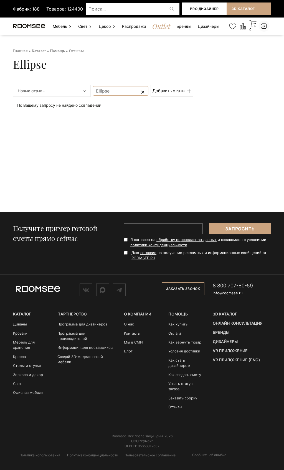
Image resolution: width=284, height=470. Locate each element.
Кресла (19, 356)
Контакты (132, 333)
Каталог (39, 51)
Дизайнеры (208, 26)
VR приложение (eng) (236, 359)
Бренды (183, 26)
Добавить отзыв (168, 90)
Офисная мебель (28, 392)
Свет (83, 26)
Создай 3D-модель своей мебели (80, 359)
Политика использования (39, 455)
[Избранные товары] (232, 26)
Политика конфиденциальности (92, 455)
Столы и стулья (27, 365)
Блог (128, 351)
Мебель (60, 26)
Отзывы (175, 407)
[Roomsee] (38, 288)
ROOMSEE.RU (143, 258)
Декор (105, 26)
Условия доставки (184, 351)
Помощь (57, 51)
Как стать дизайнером (179, 363)
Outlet (161, 26)
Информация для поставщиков (85, 347)
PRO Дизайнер (204, 9)
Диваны (20, 324)
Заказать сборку (182, 398)
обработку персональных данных (186, 239)
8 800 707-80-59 (233, 286)
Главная (20, 51)
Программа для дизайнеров (82, 324)
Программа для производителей (72, 336)
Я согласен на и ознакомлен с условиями (198, 242)
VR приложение (230, 350)
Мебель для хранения (24, 345)
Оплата (174, 333)
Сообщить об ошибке (209, 455)
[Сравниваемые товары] (243, 26)
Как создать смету (184, 374)
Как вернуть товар (184, 342)
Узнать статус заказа (180, 386)
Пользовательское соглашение (150, 455)
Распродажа (134, 26)
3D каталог (243, 9)
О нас (129, 324)
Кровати (20, 333)
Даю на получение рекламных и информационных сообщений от (199, 255)
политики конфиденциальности (158, 245)
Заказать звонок (183, 289)
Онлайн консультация (238, 323)
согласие (148, 252)
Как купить (177, 324)
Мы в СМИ (133, 342)
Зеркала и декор (28, 374)
